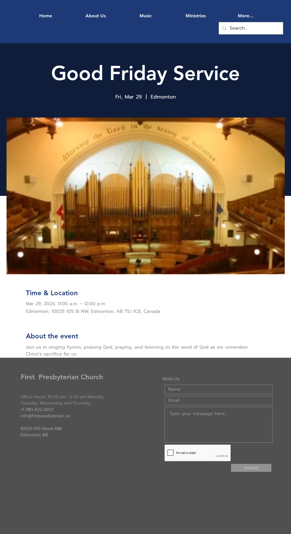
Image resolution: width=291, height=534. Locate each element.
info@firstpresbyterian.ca (45, 415)
